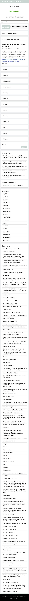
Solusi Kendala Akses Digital (9, 498)
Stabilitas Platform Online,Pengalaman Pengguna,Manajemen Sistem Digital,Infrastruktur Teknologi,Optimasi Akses (14, 510)
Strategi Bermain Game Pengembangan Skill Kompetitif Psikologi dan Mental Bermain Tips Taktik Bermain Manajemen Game (13, 519)
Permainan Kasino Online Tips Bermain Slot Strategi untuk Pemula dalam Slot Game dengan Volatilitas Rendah (14, 417)
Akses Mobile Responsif (8, 251)
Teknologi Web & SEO (8, 563)
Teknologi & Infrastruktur (8, 532)
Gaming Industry (6, 295)
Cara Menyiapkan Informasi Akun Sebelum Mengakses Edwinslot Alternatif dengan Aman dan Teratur (15, 157)
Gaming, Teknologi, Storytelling (10, 297)
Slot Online (5, 476)
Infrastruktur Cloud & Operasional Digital (12, 306)
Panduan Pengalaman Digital (9, 393)
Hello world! (20, 185)
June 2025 (5, 226)
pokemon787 (6, 427)
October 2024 (6, 240)
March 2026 (5, 199)
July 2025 (5, 223)
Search (4, 144)
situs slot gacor (6, 92)
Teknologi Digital (7, 547)
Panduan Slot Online (7, 399)
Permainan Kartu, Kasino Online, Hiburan (12, 412)
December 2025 (6, 208)
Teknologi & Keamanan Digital (10, 538)
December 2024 (6, 234)
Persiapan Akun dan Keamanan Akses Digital (13, 424)
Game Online (6, 275)
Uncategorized (6, 579)
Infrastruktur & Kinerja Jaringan (10, 303)
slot (4, 127)
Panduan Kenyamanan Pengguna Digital (12, 380)
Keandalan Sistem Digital (9, 346)
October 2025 (6, 214)
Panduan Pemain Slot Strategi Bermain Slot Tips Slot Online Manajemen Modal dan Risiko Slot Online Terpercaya (14, 385)
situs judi (5, 444)
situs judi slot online (7, 452)
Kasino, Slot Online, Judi (8, 318)
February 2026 (6, 202)
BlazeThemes (15, 598)
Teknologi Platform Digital (9, 557)
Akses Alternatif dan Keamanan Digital (12, 248)
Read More (4, 63)
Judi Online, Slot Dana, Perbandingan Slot (12, 312)
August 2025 (6, 220)
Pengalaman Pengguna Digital (10, 407)
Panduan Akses (6, 362)
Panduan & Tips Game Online (9, 359)
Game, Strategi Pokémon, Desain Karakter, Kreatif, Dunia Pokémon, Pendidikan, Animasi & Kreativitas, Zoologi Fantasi (15, 284)
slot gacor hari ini (7, 81)
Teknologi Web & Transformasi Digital (12, 566)
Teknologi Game (7, 550)
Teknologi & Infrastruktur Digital (10, 535)
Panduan (5, 356)
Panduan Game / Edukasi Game (10, 373)
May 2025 (5, 228)
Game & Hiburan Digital (8, 269)
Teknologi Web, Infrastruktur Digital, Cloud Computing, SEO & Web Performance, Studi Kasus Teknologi (14, 570)
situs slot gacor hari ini (8, 461)
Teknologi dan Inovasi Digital (9, 544)
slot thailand (6, 121)
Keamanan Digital (7, 330)
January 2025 (6, 231)
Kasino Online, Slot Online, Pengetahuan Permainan (15, 315)
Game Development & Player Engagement (12, 272)
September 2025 (6, 217)
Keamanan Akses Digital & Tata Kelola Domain (14, 327)
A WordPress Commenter (9, 185)
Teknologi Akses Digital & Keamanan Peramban (14, 541)
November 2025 (6, 211)
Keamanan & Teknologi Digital (10, 321)
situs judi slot (6, 446)
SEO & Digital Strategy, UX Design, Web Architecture (15, 438)
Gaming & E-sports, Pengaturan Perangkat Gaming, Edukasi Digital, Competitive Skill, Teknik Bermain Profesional (14, 290)
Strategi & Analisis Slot (8, 514)
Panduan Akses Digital (8, 365)
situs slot (5, 110)
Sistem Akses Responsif (8, 441)
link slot (5, 104)
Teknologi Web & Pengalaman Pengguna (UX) (13, 560)
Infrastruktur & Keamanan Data (10, 300)
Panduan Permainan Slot (8, 396)
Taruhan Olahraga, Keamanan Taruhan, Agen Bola (14, 523)
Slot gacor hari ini (7, 87)
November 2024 (6, 237)
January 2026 (6, 205)
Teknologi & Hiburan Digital (9, 529)
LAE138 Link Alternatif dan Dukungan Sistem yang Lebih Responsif (12, 1)
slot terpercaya (6, 495)
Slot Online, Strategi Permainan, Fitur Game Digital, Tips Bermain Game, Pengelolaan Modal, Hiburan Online (15, 491)
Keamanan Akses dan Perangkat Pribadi (12, 324)
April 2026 (5, 197)
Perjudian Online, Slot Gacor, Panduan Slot (13, 410)
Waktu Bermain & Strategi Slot (10, 591)
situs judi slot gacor (7, 449)
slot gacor (5, 75)
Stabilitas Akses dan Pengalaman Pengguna (13, 501)
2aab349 (5, 49)
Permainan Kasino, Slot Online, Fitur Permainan (14, 421)
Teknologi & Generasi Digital (9, 526)
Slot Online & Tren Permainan (10, 478)
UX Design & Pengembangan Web (10, 582)
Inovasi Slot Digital (7, 309)
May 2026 (5, 194)
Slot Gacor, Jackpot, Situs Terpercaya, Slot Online (14, 473)
